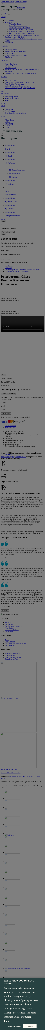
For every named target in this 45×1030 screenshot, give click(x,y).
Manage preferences (14, 1026)
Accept (30, 1026)
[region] (22, 1004)
